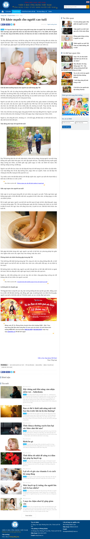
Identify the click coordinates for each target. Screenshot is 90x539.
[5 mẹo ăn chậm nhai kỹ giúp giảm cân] (11, 504)
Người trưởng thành (52, 24)
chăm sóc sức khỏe (6, 367)
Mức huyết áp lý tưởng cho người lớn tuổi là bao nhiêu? (39, 486)
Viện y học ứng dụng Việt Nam (47, 358)
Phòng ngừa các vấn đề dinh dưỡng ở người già (30, 183)
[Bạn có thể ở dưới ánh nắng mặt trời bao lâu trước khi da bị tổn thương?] (11, 411)
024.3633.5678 (37, 329)
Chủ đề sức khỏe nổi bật (28, 11)
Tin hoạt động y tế (42, 11)
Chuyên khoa (16, 11)
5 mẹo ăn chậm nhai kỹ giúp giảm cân (38, 502)
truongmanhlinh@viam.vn (70, 531)
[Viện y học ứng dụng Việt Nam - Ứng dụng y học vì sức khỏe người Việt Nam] (6, 5)
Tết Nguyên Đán (29, 365)
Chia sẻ (8, 24)
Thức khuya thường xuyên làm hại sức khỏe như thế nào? (38, 426)
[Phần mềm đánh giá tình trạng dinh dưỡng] (75, 106)
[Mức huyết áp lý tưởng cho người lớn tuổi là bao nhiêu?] (11, 488)
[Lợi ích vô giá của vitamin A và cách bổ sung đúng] (11, 474)
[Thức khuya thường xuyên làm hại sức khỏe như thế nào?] (11, 428)
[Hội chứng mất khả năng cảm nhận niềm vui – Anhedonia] (11, 392)
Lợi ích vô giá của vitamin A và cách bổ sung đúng (39, 472)
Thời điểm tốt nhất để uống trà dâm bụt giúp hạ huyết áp (39, 456)
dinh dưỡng (39, 365)
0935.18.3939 (28, 329)
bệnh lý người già (48, 365)
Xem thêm (28, 515)
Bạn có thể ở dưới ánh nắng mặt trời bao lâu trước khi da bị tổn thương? (39, 409)
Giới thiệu (8, 11)
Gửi (3, 24)
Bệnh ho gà (28, 441)
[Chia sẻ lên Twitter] (11, 24)
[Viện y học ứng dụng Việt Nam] (15, 524)
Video (50, 11)
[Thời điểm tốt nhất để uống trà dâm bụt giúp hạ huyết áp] (11, 458)
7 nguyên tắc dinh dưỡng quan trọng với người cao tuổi (32, 281)
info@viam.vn (39, 535)
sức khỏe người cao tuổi (17, 365)
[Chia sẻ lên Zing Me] (14, 24)
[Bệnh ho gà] (11, 444)
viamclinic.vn (11, 331)
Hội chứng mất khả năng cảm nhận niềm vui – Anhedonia (39, 390)
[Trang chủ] (2, 11)
